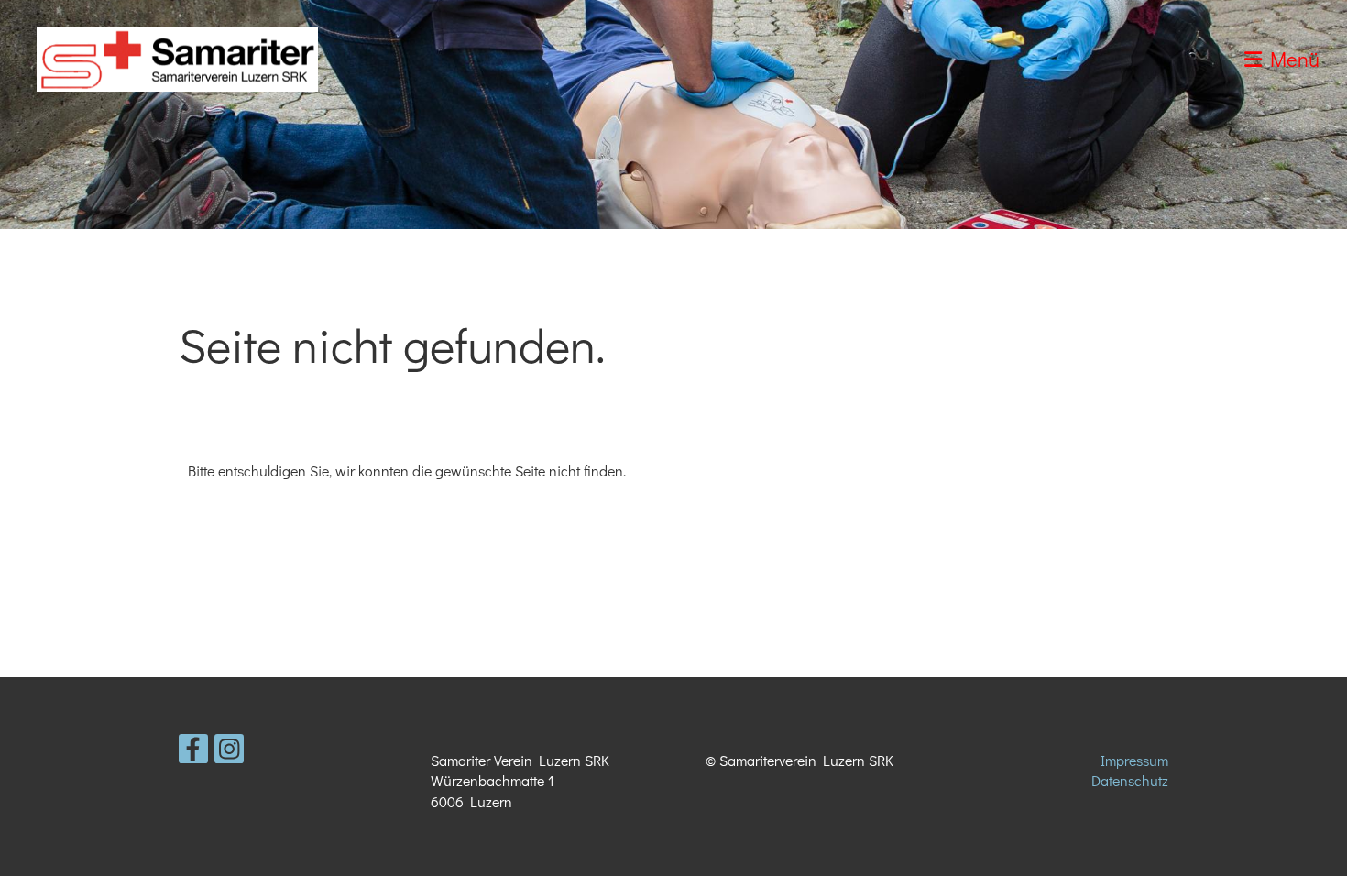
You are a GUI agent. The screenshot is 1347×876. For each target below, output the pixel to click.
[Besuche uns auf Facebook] (193, 752)
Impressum (1134, 760)
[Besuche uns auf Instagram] (229, 752)
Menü (1291, 59)
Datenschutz (1129, 780)
